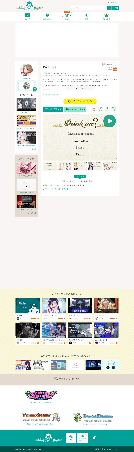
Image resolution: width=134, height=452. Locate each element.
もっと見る (31, 149)
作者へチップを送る (114, 109)
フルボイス (54, 95)
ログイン (113, 2)
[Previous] (45, 137)
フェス (67, 19)
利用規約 (98, 449)
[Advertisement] (67, 40)
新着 (86, 19)
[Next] (114, 137)
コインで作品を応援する (81, 101)
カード (27, 19)
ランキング (106, 19)
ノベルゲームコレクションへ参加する (55, 189)
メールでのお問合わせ (82, 437)
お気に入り (47, 19)
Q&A (71, 437)
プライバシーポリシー (111, 449)
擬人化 (48, 95)
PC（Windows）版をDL (75, 109)
